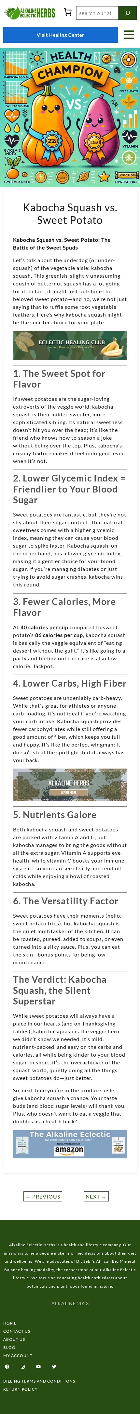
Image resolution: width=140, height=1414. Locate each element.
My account (18, 1355)
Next (96, 1196)
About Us (14, 1339)
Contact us (16, 1331)
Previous (42, 1196)
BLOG (9, 1347)
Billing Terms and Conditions (39, 1381)
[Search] (128, 13)
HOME (10, 1323)
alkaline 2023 (70, 1303)
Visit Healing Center (60, 35)
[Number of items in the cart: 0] (68, 12)
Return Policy (20, 1389)
